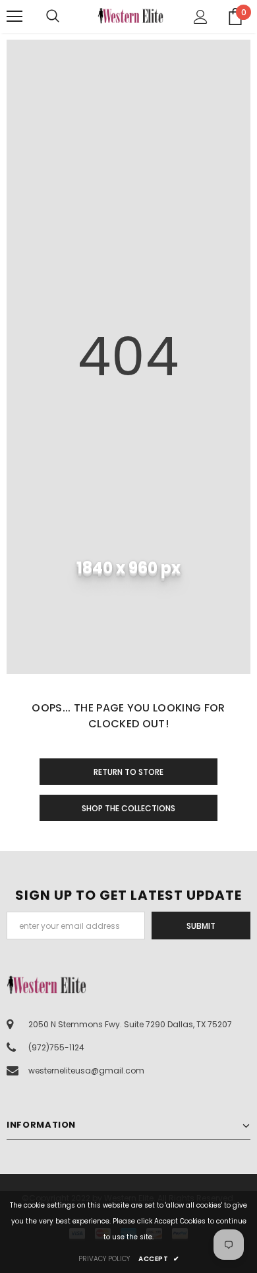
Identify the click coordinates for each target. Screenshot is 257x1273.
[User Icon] (201, 17)
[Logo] (130, 15)
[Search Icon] (66, 16)
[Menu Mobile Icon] (14, 16)
